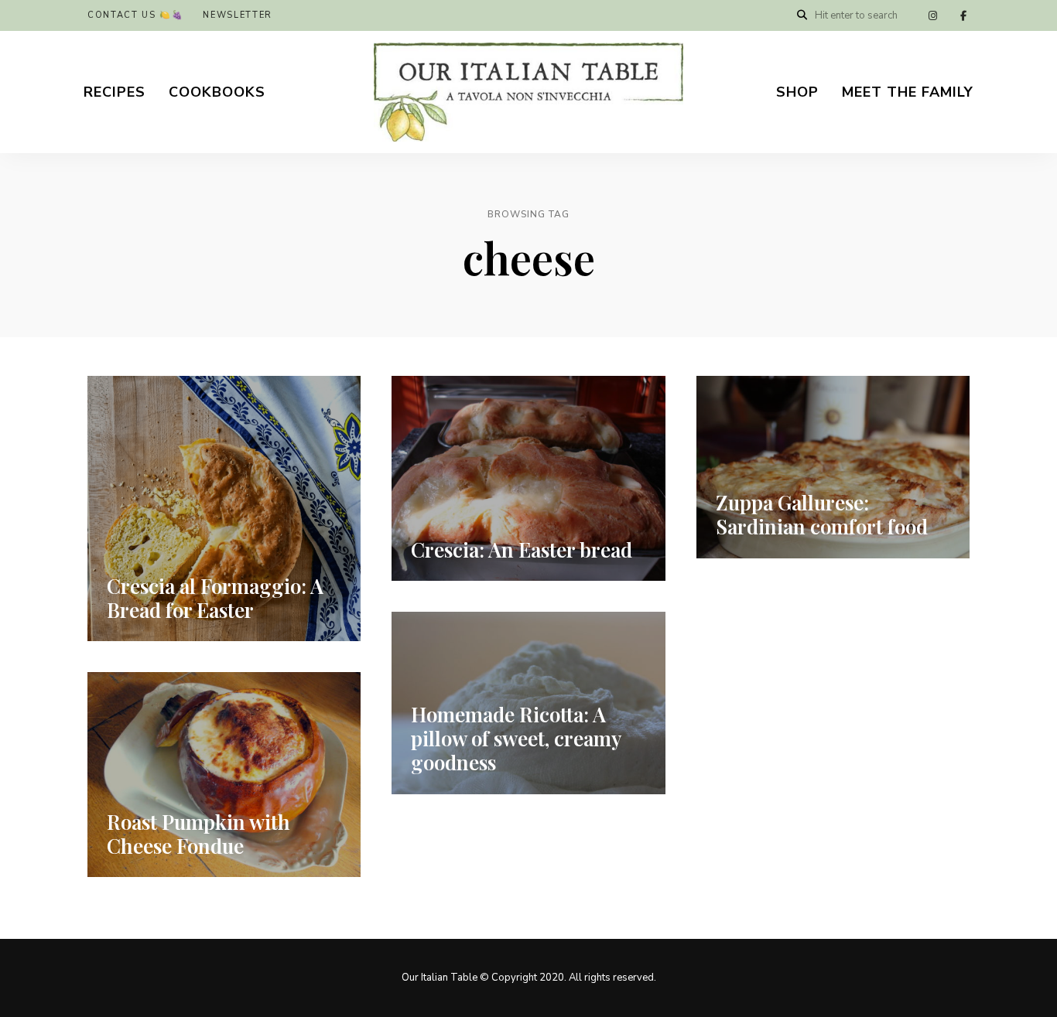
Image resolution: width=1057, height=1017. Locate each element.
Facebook (963, 15)
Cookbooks (217, 92)
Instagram (932, 15)
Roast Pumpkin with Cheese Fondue (198, 833)
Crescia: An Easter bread (521, 549)
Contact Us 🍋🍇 (135, 15)
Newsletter (237, 15)
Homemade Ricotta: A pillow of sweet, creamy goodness (516, 738)
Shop (797, 92)
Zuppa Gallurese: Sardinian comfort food (822, 514)
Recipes (114, 92)
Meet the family (907, 92)
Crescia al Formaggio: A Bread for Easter (215, 597)
